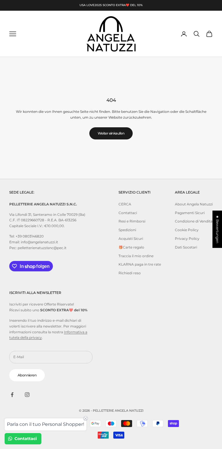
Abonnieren (27, 375)
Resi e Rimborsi (132, 221)
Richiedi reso (130, 273)
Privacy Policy (187, 238)
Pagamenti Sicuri (190, 213)
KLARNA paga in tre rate (140, 264)
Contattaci (128, 213)
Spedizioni (127, 230)
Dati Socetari (186, 247)
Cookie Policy (187, 230)
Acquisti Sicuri (131, 238)
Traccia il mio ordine (136, 256)
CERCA (125, 204)
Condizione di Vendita (193, 221)
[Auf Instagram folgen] (27, 395)
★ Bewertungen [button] (217, 229)
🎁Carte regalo (131, 247)
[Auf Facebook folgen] (12, 395)
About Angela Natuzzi (194, 204)
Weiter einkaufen (111, 133)
